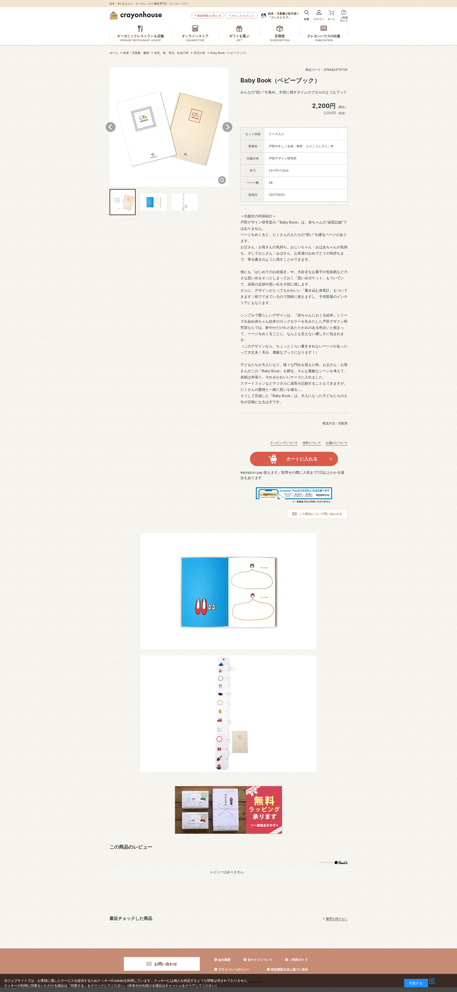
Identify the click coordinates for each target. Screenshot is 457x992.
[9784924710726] (122, 202)
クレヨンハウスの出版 (323, 36)
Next (227, 127)
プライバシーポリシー (233, 969)
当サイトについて (260, 959)
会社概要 (224, 959)
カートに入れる (302, 458)
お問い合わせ (165, 963)
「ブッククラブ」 (283, 15)
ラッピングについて (284, 443)
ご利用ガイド (298, 959)
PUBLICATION (324, 40)
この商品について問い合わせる (320, 514)
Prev (111, 127)
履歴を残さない (337, 919)
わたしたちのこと (242, 15)
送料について (312, 443)
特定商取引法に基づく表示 (289, 969)
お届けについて (337, 443)
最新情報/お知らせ (209, 15)
